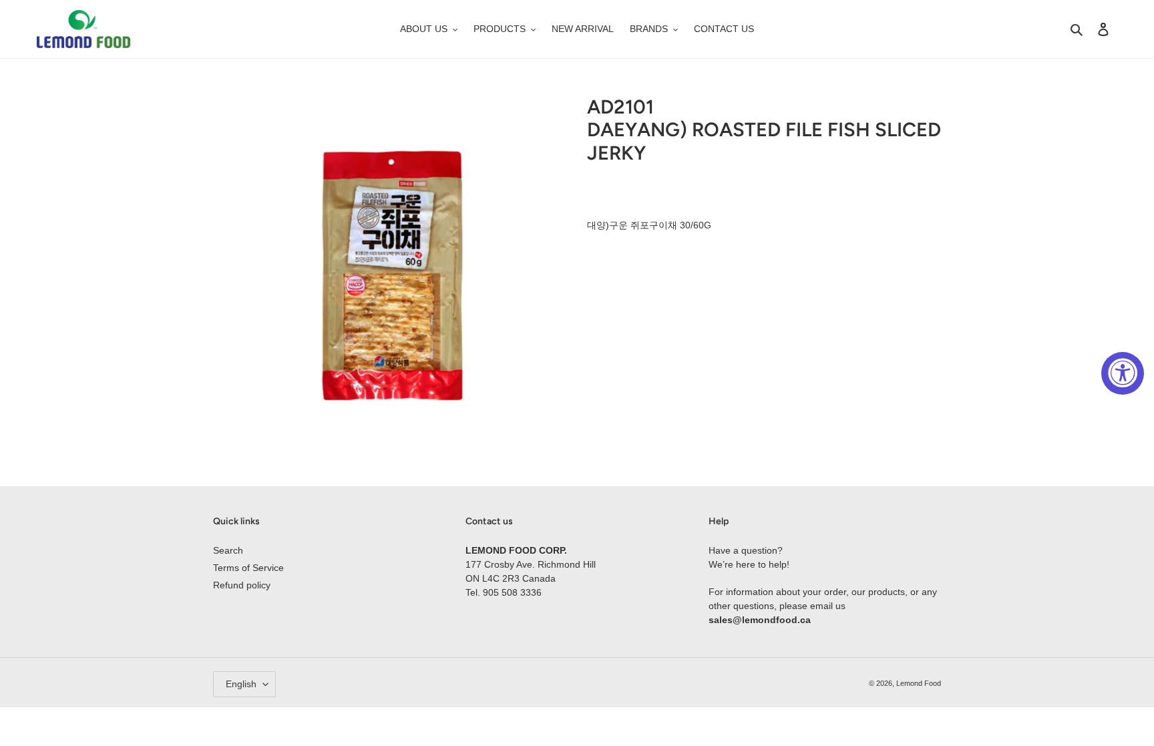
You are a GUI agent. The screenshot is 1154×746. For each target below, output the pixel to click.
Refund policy (241, 585)
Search (228, 550)
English (241, 684)
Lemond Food (918, 683)
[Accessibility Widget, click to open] (1122, 373)
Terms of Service (248, 567)
